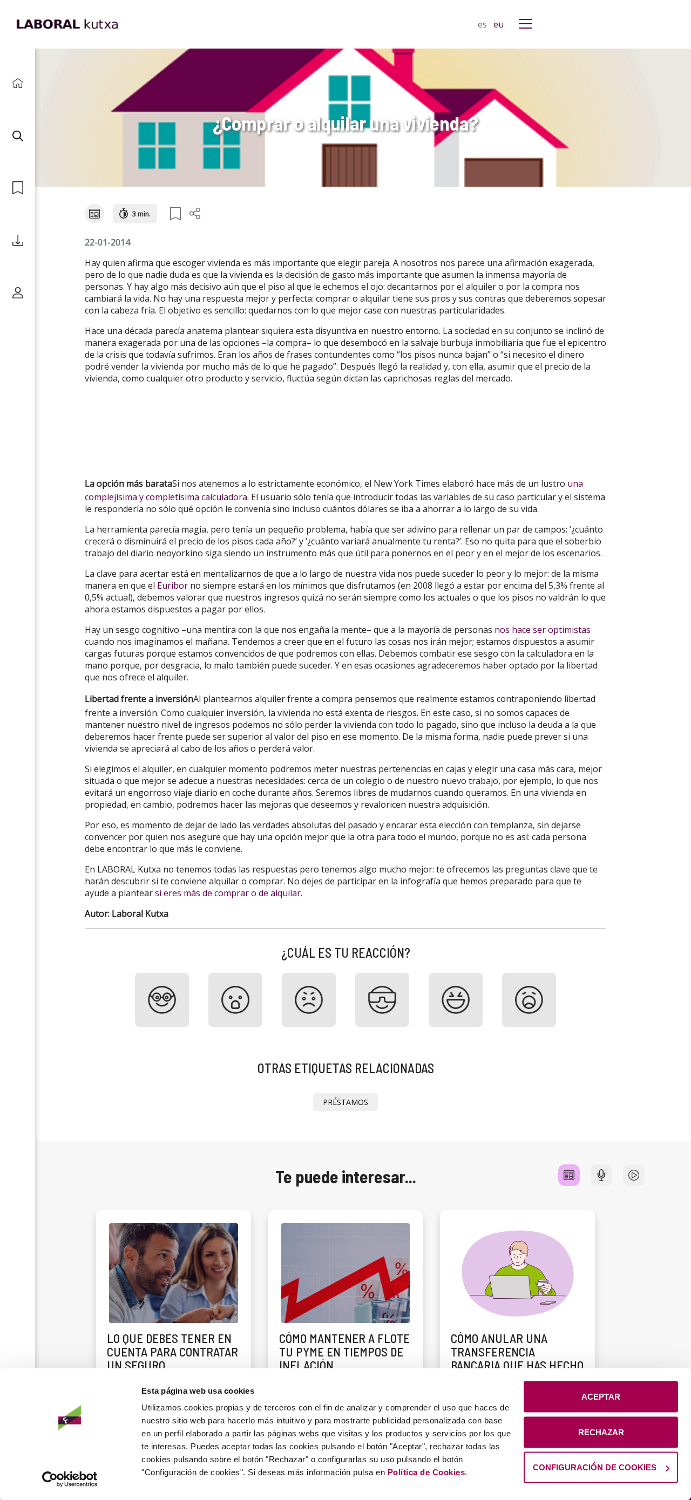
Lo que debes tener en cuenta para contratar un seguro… (172, 1352)
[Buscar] (17, 135)
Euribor (172, 585)
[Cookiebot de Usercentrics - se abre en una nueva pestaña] (70, 1479)
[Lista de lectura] (17, 188)
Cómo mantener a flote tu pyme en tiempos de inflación (344, 1352)
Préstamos (345, 1102)
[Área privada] (17, 292)
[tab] (569, 1175)
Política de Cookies (426, 1472)
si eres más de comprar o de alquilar (228, 893)
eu (498, 24)
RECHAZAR (601, 1431)
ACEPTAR (600, 1396)
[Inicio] (17, 83)
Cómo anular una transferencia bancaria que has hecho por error (517, 1359)
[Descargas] (17, 240)
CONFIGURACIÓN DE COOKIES (594, 1467)
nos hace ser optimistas (542, 630)
